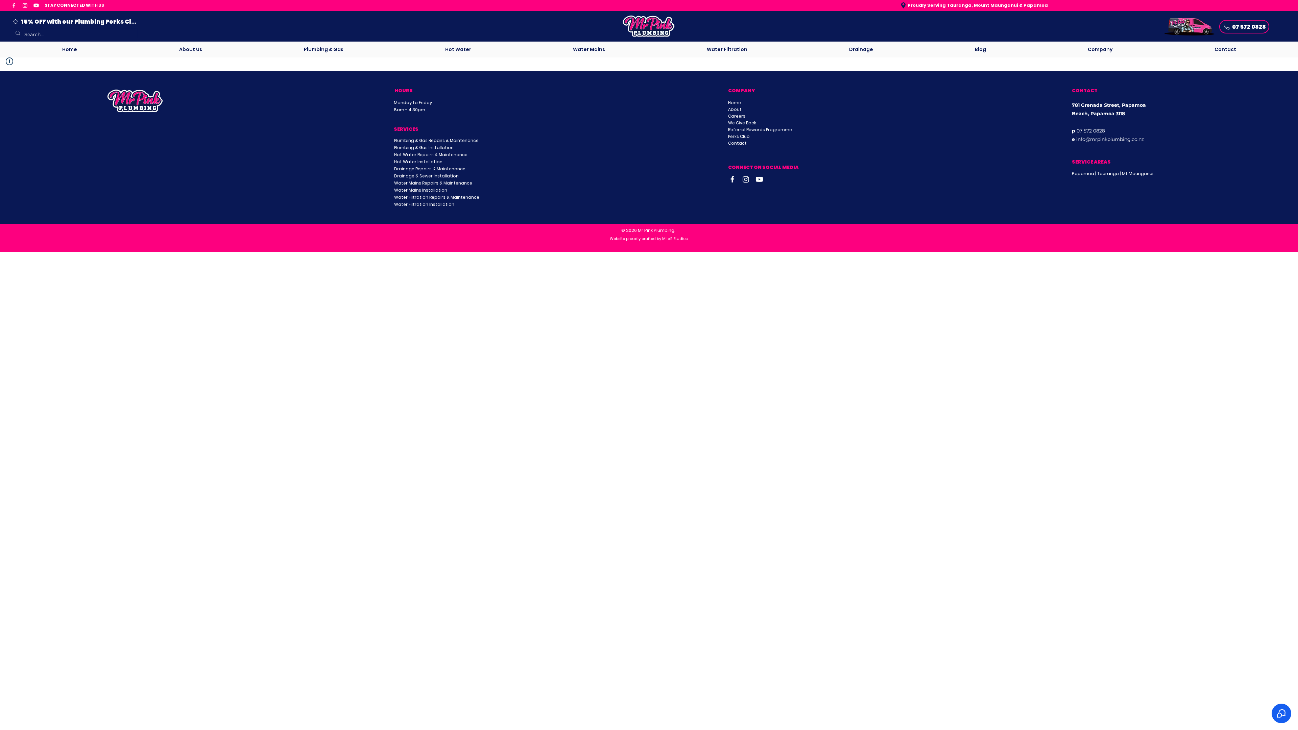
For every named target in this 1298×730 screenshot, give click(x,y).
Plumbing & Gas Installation (424, 147)
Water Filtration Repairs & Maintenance (436, 197)
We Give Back (742, 123)
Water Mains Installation (420, 190)
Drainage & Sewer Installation (426, 176)
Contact (737, 143)
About (735, 109)
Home (734, 102)
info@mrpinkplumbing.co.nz (1110, 139)
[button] (323, 49)
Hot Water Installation (418, 162)
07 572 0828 (1091, 131)
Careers (736, 116)
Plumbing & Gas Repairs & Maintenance (436, 140)
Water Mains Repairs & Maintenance (433, 183)
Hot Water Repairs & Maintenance (430, 154)
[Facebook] (14, 5)
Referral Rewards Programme (760, 129)
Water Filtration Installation (424, 204)
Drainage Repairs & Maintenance (429, 169)
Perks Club (739, 136)
